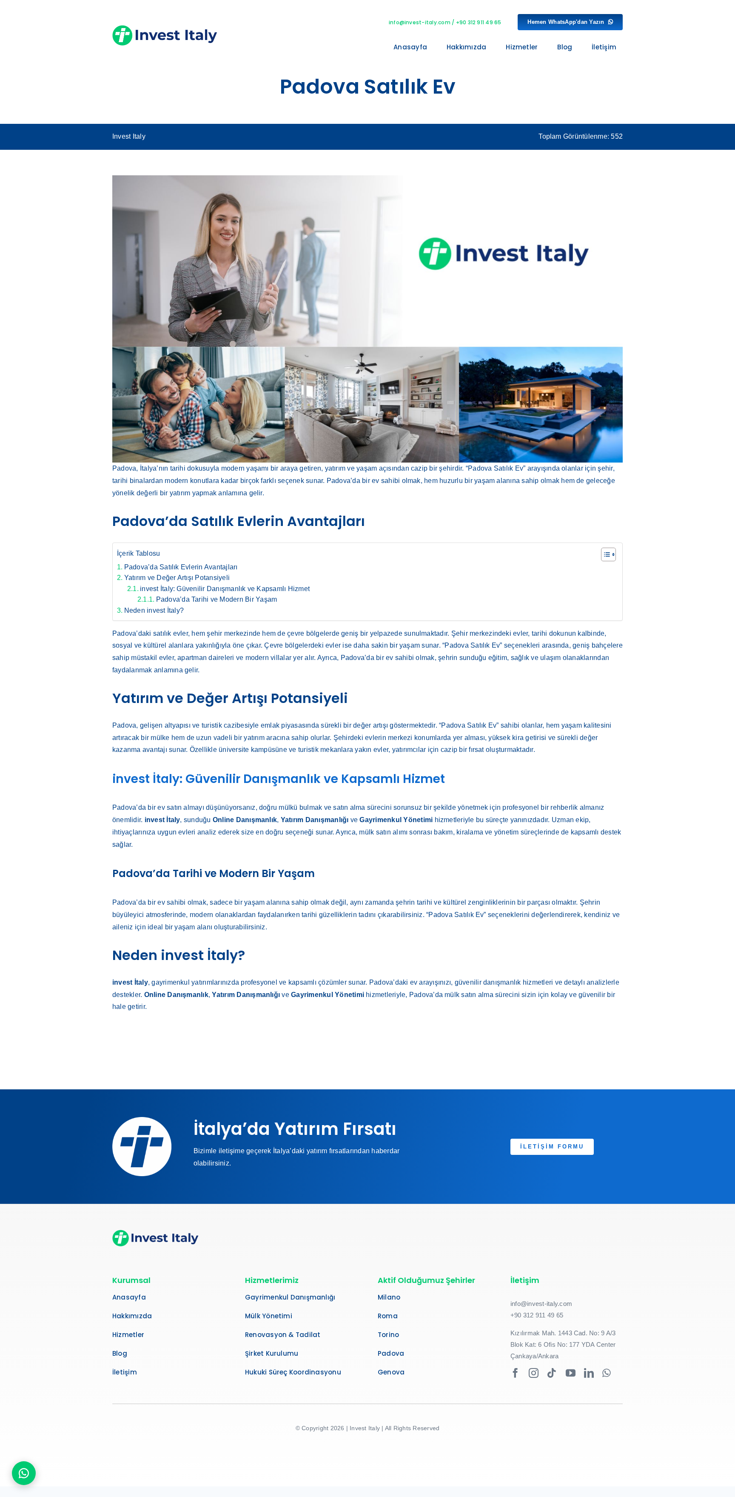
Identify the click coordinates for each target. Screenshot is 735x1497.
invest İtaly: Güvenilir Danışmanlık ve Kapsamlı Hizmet (225, 588)
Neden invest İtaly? (154, 610)
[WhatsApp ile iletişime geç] (24, 1473)
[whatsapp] (606, 1373)
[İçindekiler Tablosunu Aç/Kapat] (604, 554)
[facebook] (515, 1373)
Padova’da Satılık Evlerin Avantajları (181, 567)
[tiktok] (552, 1373)
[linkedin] (589, 1373)
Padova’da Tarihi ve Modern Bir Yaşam (216, 599)
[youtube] (570, 1373)
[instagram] (533, 1373)
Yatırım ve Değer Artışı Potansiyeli (177, 577)
